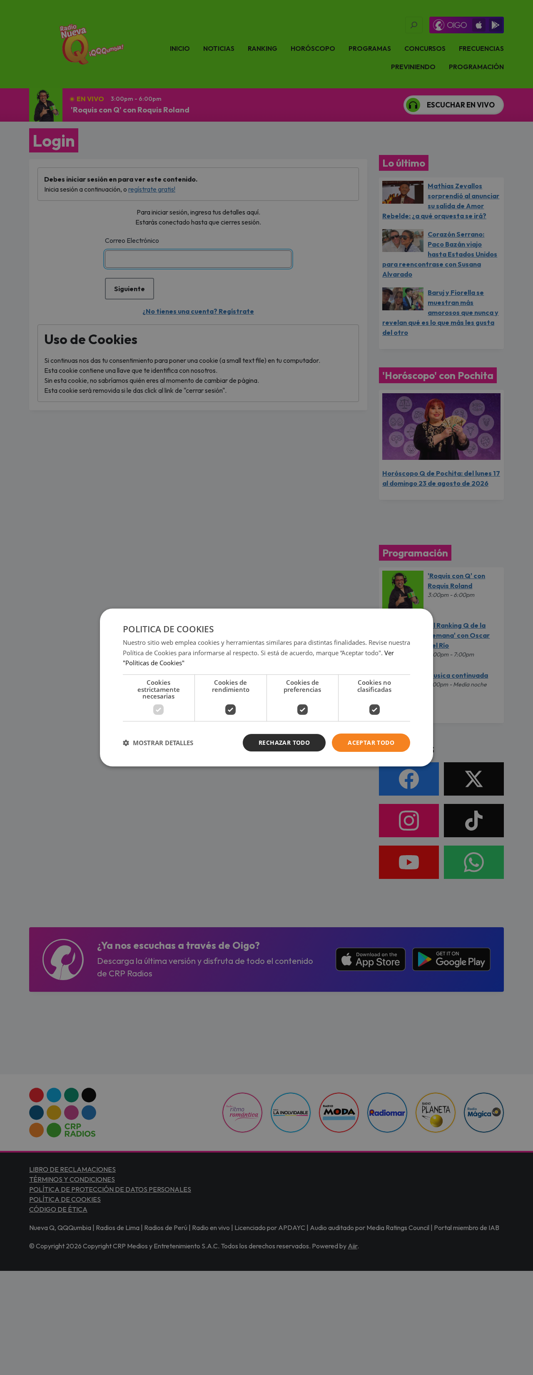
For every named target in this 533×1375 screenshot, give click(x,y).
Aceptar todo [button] (371, 742)
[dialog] (266, 688)
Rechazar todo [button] (284, 742)
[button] (158, 742)
